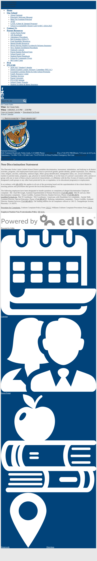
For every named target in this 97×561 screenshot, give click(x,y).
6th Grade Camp (16, 60)
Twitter (2, 91)
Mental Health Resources (19, 43)
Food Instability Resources (20, 41)
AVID (12, 22)
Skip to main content (8, 2)
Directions (50, 547)
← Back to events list (10, 118)
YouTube (2, 97)
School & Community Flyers (21, 58)
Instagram (2, 94)
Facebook (2, 88)
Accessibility (6, 157)
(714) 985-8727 (41, 199)
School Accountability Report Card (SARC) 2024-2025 (31, 26)
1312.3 (48, 208)
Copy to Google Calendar (10, 112)
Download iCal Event (31, 112)
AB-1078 (19, 184)
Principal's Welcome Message (21, 17)
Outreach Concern (17, 50)
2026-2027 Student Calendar (21, 67)
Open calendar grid (28, 118)
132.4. (89, 208)
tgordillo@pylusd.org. (9, 197)
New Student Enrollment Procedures (24, 48)
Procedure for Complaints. (11, 208)
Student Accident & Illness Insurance (24, 84)
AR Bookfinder (16, 35)
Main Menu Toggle (8, 6)
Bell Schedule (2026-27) (19, 39)
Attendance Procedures (19, 37)
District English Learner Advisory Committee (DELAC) (31, 70)
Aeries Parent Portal (17, 33)
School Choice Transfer (19, 82)
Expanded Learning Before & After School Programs (30, 72)
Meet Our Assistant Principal (21, 19)
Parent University (16, 78)
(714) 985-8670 (73, 195)
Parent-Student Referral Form (21, 52)
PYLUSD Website (17, 80)
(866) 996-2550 (80, 155)
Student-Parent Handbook (20, 56)
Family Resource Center (19, 74)
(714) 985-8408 (67, 193)
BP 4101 (41, 212)
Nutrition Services (17, 76)
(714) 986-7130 (51, 153)
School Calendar (7, 114)
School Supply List (17, 54)
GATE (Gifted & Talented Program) (23, 24)
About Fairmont (16, 15)
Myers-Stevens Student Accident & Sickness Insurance (30, 46)
